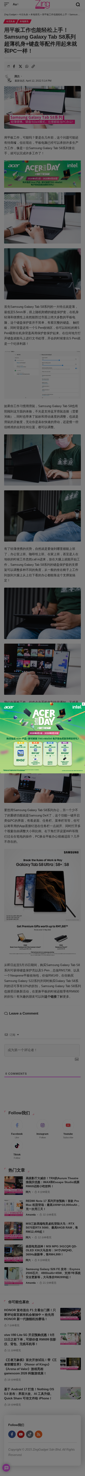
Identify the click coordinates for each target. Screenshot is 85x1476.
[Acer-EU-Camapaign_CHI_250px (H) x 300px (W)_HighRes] (42, 737)
